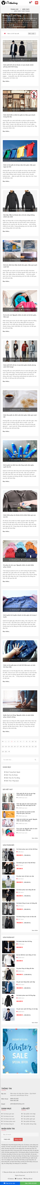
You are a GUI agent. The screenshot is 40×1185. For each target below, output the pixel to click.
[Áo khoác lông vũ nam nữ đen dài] (8, 922)
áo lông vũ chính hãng (26, 1161)
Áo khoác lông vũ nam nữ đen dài (26, 916)
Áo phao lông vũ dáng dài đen (25, 968)
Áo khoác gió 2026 (27, 1150)
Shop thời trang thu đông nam (15, 1144)
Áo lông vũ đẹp (25, 1156)
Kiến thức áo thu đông (13, 778)
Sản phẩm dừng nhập (29, 1124)
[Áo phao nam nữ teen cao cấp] (8, 881)
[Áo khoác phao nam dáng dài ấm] (8, 895)
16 (15, 746)
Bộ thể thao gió (26, 1158)
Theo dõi (7, 1139)
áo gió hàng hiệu (29, 1159)
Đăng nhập (18, 1139)
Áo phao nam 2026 (10, 1148)
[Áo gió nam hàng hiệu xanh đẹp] (8, 987)
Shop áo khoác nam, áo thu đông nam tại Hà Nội (18, 1172)
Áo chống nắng (8, 1163)
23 (35, 746)
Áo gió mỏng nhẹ (17, 1158)
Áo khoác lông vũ (8, 1124)
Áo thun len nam (16, 1154)
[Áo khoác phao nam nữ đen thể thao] (8, 854)
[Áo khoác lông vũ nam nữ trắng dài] (8, 908)
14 (9, 746)
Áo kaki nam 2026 (29, 1148)
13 (6, 746)
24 (3, 751)
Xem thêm (35, 838)
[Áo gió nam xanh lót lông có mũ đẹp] (8, 1014)
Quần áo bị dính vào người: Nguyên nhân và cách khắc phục (26, 820)
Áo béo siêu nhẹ (8, 1158)
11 (35, 741)
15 (12, 746)
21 (29, 746)
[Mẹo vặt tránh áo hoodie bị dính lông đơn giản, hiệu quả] (8, 814)
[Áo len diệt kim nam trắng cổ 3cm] (8, 960)
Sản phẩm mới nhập (29, 1114)
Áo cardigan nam (8, 1159)
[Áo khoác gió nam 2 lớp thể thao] (8, 868)
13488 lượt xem (22, 823)
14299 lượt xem (22, 797)
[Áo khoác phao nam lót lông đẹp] (8, 1001)
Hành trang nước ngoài (13, 772)
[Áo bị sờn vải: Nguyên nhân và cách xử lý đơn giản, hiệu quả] (8, 832)
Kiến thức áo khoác (12, 775)
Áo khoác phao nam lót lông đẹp (25, 995)
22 (32, 746)
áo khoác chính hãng (19, 1159)
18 (20, 746)
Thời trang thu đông (23, 1152)
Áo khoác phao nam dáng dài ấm (26, 889)
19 (23, 746)
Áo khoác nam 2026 (11, 1146)
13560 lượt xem (22, 816)
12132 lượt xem (22, 833)
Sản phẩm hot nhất (29, 1116)
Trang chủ (14, 9)
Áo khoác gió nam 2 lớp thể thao (25, 862)
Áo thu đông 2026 (19, 1148)
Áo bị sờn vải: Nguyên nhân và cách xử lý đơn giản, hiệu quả (26, 829)
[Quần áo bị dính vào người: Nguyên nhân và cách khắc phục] (8, 823)
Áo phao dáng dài (5, 1156)
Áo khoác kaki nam (9, 1119)
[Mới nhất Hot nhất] (32, 33)
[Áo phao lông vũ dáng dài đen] (8, 974)
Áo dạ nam (33, 1154)
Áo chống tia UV (17, 1163)
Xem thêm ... (25, 1163)
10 (32, 741)
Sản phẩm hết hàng (29, 1121)
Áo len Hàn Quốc (25, 1154)
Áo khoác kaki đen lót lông (24, 941)
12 (3, 746)
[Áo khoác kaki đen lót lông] (8, 947)
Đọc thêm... (6, 81)
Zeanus (11, 1178)
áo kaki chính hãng (15, 1161)
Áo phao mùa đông (16, 1156)
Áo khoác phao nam (9, 1121)
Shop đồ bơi (28, 1178)
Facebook (19, 1178)
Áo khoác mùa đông (6, 1154)
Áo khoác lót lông (33, 1152)
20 (26, 746)
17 (18, 746)
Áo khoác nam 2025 (22, 1146)
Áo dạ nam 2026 (18, 1150)
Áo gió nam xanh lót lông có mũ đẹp (27, 1009)
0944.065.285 (14, 1100)
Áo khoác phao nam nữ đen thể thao (26, 849)
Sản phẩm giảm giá (29, 1119)
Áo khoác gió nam (8, 1114)
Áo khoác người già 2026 (11, 1152)
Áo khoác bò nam (8, 1116)
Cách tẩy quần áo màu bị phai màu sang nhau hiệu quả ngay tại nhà (26, 804)
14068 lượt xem (22, 808)
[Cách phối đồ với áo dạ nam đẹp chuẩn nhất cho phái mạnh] (8, 797)
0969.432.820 (14, 1098)
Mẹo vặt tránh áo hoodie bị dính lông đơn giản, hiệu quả (25, 812)
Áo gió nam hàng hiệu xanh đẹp (25, 982)
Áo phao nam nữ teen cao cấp (25, 876)
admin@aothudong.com (17, 1104)
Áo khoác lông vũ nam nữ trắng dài (26, 903)
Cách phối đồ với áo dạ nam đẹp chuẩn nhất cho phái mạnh (25, 794)
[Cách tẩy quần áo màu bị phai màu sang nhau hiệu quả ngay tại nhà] (8, 806)
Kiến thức (25, 9)
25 (6, 751)
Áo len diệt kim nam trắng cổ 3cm (26, 955)
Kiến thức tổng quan (12, 780)
